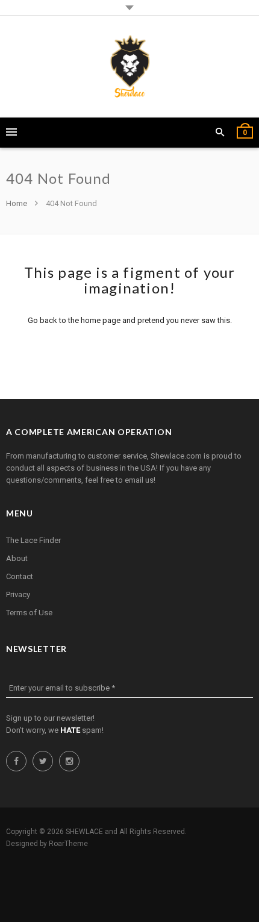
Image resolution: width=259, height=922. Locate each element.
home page (100, 320)
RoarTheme (68, 843)
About (17, 558)
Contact (19, 576)
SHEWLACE (84, 831)
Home (17, 203)
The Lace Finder (33, 540)
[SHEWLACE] (129, 66)
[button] (220, 133)
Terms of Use (29, 612)
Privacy (18, 594)
